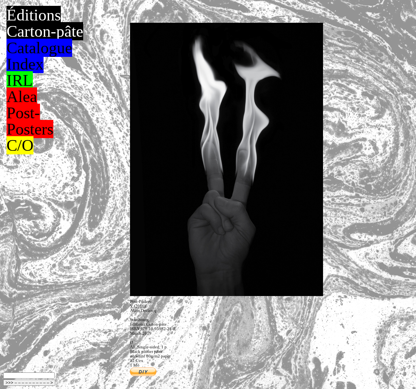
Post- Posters (29, 121)
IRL (19, 80)
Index (25, 64)
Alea (21, 96)
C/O (19, 145)
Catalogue (39, 48)
